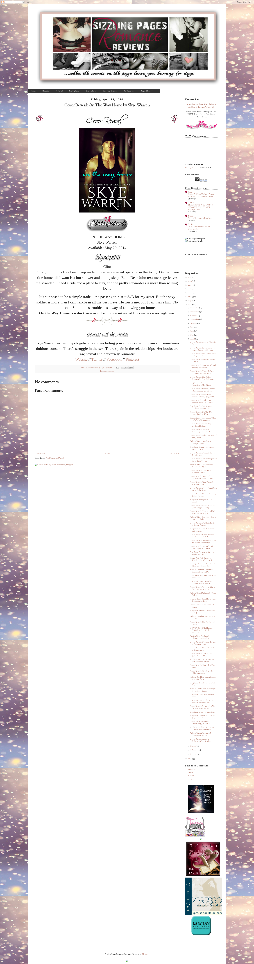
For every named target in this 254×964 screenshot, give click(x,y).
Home (107, 454)
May (192, 335)
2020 (190, 281)
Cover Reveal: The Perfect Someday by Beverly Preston (202, 378)
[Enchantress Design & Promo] (201, 812)
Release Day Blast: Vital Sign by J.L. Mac (202, 617)
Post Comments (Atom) (55, 458)
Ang (190, 192)
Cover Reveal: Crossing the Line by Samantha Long (203, 643)
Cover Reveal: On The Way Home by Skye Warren (201, 413)
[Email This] (122, 367)
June (192, 331)
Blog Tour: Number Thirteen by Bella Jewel (202, 611)
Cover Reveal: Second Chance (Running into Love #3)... (202, 390)
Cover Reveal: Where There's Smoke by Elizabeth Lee (202, 536)
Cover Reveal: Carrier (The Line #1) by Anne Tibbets (203, 654)
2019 (190, 285)
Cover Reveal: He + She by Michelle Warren (200, 471)
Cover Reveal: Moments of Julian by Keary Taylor (203, 649)
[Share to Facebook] (129, 367)
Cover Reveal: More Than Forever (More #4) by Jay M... (202, 395)
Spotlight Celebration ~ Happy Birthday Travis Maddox (202, 728)
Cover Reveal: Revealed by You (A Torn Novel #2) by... (202, 707)
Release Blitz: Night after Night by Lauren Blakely (203, 518)
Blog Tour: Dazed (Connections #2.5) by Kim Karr (202, 716)
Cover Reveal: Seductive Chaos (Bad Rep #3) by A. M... (202, 588)
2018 (190, 289)
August (193, 323)
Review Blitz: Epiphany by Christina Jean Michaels (200, 637)
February (194, 750)
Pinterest (132, 359)
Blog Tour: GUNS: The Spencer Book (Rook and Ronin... (203, 701)
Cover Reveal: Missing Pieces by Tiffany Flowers (203, 495)
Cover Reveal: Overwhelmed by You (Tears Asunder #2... (203, 541)
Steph (190, 224)
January (193, 754)
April (192, 339)
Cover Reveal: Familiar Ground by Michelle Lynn (202, 360)
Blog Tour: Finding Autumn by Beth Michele (202, 530)
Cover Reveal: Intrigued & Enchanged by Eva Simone (201, 477)
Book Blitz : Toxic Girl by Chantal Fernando (203, 576)
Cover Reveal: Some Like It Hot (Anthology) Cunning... (203, 506)
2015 (190, 300)
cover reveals (109, 371)
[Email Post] (117, 367)
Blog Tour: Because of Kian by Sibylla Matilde (202, 553)
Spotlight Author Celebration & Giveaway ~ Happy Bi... (203, 565)
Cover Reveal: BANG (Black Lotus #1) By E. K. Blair (201, 547)
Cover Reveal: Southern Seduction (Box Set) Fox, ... (202, 740)
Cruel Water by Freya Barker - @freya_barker (199, 227)
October (194, 315)
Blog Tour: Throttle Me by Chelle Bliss (203, 684)
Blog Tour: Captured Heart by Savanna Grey (202, 448)
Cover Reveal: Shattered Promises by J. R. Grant (200, 722)
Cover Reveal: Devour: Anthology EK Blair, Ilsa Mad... (203, 430)
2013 (190, 758)
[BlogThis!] (124, 367)
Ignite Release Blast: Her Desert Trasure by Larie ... (202, 600)
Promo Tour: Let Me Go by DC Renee (202, 606)
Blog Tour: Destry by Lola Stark (202, 712)
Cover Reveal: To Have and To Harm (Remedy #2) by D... (202, 349)
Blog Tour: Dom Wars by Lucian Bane (203, 695)
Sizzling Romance (192, 168)
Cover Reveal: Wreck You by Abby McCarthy (201, 672)
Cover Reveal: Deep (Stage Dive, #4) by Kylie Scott (203, 489)
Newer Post (40, 454)
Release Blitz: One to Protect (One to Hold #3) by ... (201, 465)
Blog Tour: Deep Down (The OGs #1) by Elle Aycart (201, 582)
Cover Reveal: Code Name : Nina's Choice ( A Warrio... (202, 401)
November (194, 312)
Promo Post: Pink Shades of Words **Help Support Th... (202, 559)
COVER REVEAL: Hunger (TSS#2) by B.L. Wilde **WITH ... (201, 630)
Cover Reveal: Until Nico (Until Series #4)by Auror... (203, 366)
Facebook (114, 359)
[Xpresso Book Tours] (203, 914)
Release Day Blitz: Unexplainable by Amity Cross (203, 678)
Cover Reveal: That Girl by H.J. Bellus (202, 623)
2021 (190, 277)
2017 (190, 293)
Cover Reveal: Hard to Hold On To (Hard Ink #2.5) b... (203, 512)
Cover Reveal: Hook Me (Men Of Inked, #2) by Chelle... (202, 372)
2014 (190, 304)
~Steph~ (190, 772)
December (194, 308)
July (192, 327)
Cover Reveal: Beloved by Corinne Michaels (200, 425)
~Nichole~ (191, 769)
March (193, 746)
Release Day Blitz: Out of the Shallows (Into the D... (201, 571)
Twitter (97, 359)
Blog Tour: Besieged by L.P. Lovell (201, 500)
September (194, 319)
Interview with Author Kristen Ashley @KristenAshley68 (201, 106)
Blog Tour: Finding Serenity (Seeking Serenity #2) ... (201, 407)
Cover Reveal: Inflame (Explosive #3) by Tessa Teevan (203, 460)
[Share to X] (127, 367)
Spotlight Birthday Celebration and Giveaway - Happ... (202, 660)
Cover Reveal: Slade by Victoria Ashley (203, 343)
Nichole (191, 216)
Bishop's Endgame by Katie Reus (200, 218)
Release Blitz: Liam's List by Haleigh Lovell (201, 442)
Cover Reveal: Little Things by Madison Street (202, 483)
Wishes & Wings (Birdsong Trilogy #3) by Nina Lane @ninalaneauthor (201, 195)
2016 (190, 297)
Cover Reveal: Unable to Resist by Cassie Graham (202, 524)
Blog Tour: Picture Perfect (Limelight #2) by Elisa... (200, 384)
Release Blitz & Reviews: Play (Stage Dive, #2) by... (201, 734)
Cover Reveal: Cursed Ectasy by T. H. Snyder (203, 454)
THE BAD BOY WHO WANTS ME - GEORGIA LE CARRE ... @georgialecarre (200, 207)
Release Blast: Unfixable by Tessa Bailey (203, 594)
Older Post (174, 454)
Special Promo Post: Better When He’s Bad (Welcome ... (203, 419)
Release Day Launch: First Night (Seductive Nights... (202, 690)
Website (81, 359)
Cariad (191, 203)
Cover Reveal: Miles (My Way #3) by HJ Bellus (203, 436)
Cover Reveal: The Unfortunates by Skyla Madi (203, 355)
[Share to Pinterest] (132, 367)
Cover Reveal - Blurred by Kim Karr (202, 666)
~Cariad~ (191, 776)
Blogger (145, 954)
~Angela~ (191, 779)
